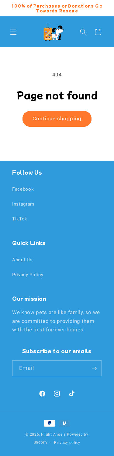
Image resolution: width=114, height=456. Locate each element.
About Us (22, 260)
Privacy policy (67, 443)
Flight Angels (53, 434)
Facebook (23, 189)
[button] (13, 32)
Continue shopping (57, 119)
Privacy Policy (27, 274)
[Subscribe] (94, 368)
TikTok (19, 219)
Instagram (23, 204)
